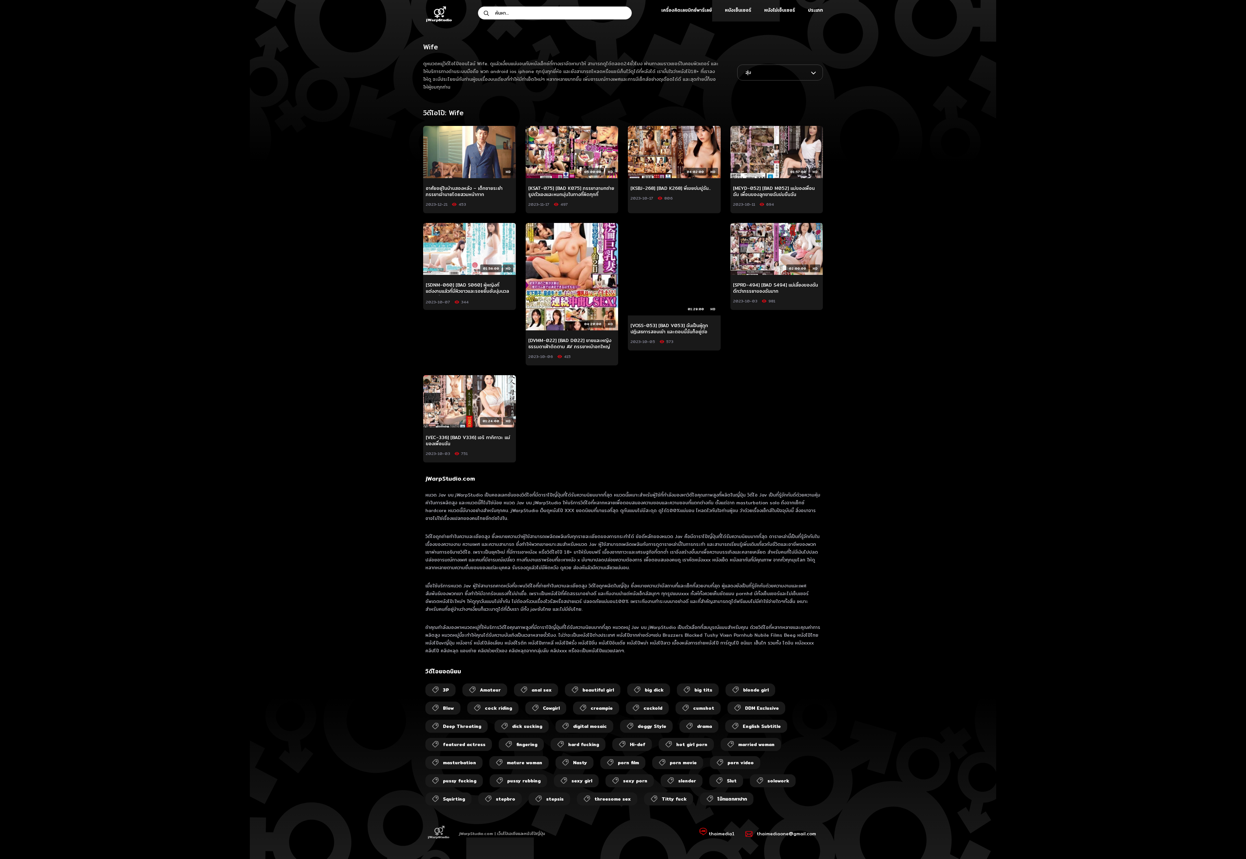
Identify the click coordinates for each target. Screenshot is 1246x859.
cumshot (703, 708)
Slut (732, 780)
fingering (526, 744)
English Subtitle (762, 726)
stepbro (505, 799)
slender (687, 780)
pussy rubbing (524, 780)
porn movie (683, 762)
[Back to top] (1228, 841)
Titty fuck (674, 799)
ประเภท (815, 10)
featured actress (464, 744)
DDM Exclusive (762, 708)
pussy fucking (459, 780)
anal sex (541, 689)
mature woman (524, 762)
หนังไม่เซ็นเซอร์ (779, 10)
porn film (628, 762)
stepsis (555, 799)
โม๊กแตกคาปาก (732, 799)
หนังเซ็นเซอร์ (738, 10)
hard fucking (583, 744)
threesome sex (612, 799)
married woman (756, 744)
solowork (778, 780)
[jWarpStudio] (438, 15)
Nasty (580, 762)
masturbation (459, 762)
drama (704, 726)
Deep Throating (462, 726)
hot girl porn (691, 744)
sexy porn (635, 780)
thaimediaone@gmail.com (786, 833)
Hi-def (637, 744)
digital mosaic (590, 726)
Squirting (454, 799)
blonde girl (756, 689)
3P (446, 689)
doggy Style (652, 726)
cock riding (498, 708)
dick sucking (527, 726)
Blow (448, 708)
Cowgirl (551, 708)
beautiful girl (598, 689)
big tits (703, 689)
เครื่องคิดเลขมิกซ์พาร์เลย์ (686, 10)
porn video (740, 762)
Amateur (490, 689)
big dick (654, 689)
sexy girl (581, 780)
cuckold (652, 708)
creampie (602, 708)
